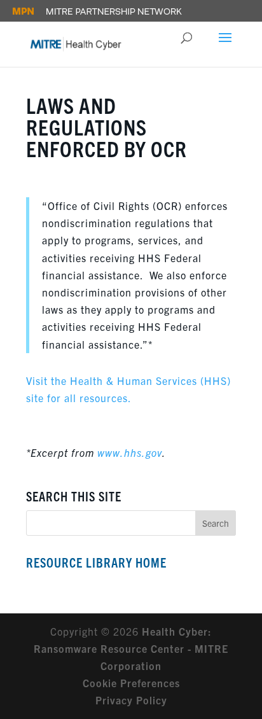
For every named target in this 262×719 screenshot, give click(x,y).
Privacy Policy (131, 700)
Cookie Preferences (131, 682)
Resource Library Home (96, 562)
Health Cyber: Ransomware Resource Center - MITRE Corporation (131, 648)
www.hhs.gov (129, 452)
